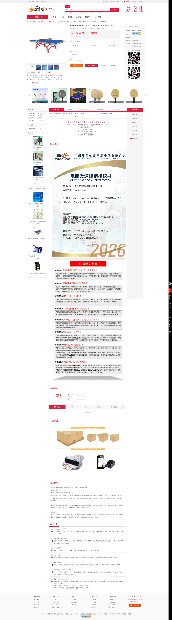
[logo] (37, 8)
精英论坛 (112, 1)
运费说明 (74, 599)
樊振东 (101, 12)
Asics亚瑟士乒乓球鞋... (38, 162)
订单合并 (93, 605)
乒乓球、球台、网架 (38, 21)
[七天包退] (128, 9)
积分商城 (98, 17)
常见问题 (36, 602)
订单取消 (93, 602)
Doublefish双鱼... (37, 147)
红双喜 (78, 17)
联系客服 (36, 605)
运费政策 (118, 498)
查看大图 (33, 72)
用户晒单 (114, 407)
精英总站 (105, 1)
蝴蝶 (62, 17)
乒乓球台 (51, 21)
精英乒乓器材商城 (135, 605)
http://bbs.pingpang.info (64, 492)
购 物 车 (170, 309)
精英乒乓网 (32, 128)
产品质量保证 (112, 605)
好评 (72, 407)
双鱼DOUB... (41, 113)
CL (87, 12)
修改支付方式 (55, 607)
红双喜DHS (32, 113)
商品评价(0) (101, 109)
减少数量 (71, 61)
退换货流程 (113, 602)
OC (77, 12)
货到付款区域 (74, 602)
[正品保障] (51, 9)
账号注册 (36, 599)
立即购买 (76, 65)
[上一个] (29, 92)
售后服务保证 (112, 607)
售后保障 (117, 109)
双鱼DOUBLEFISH (64, 21)
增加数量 (77, 61)
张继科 (82, 12)
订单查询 (93, 599)
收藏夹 (133, 1)
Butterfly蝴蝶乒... (37, 177)
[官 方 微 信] (170, 332)
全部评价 (57, 407)
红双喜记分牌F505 (33, 256)
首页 (54, 17)
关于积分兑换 (55, 605)
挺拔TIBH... (32, 118)
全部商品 (88, 17)
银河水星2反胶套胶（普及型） (36, 204)
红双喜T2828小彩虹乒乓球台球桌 (37, 238)
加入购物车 (92, 65)
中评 (86, 407)
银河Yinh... (31, 120)
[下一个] (145, 92)
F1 (95, 12)
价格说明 (93, 607)
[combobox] (87, 10)
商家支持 (140, 1)
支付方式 (55, 599)
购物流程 (36, 607)
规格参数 (56, 109)
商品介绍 (71, 109)
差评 (99, 407)
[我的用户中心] (170, 283)
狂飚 (66, 12)
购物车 (127, 1)
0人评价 (81, 46)
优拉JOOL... (41, 115)
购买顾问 (86, 109)
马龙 (91, 12)
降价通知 (93, 33)
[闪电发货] (141, 9)
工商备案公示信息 (126, 614)
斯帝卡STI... (32, 115)
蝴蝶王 (72, 12)
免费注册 (43, 1)
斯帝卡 (70, 17)
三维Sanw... (41, 118)
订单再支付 (56, 602)
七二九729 (41, 120)
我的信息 (119, 1)
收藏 (104, 65)
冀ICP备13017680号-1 (115, 614)
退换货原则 (113, 599)
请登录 (38, 1)
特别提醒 (74, 605)
